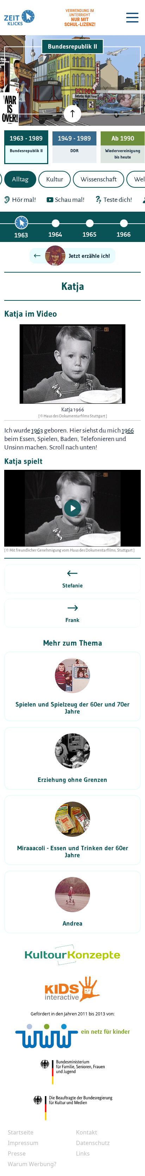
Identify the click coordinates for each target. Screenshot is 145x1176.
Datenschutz (93, 1143)
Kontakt (86, 1132)
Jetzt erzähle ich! (89, 255)
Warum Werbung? (32, 1164)
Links (83, 1153)
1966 (124, 234)
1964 (55, 234)
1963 (21, 235)
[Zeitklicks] (19, 17)
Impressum (23, 1143)
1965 (89, 234)
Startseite (20, 1132)
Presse (17, 1153)
